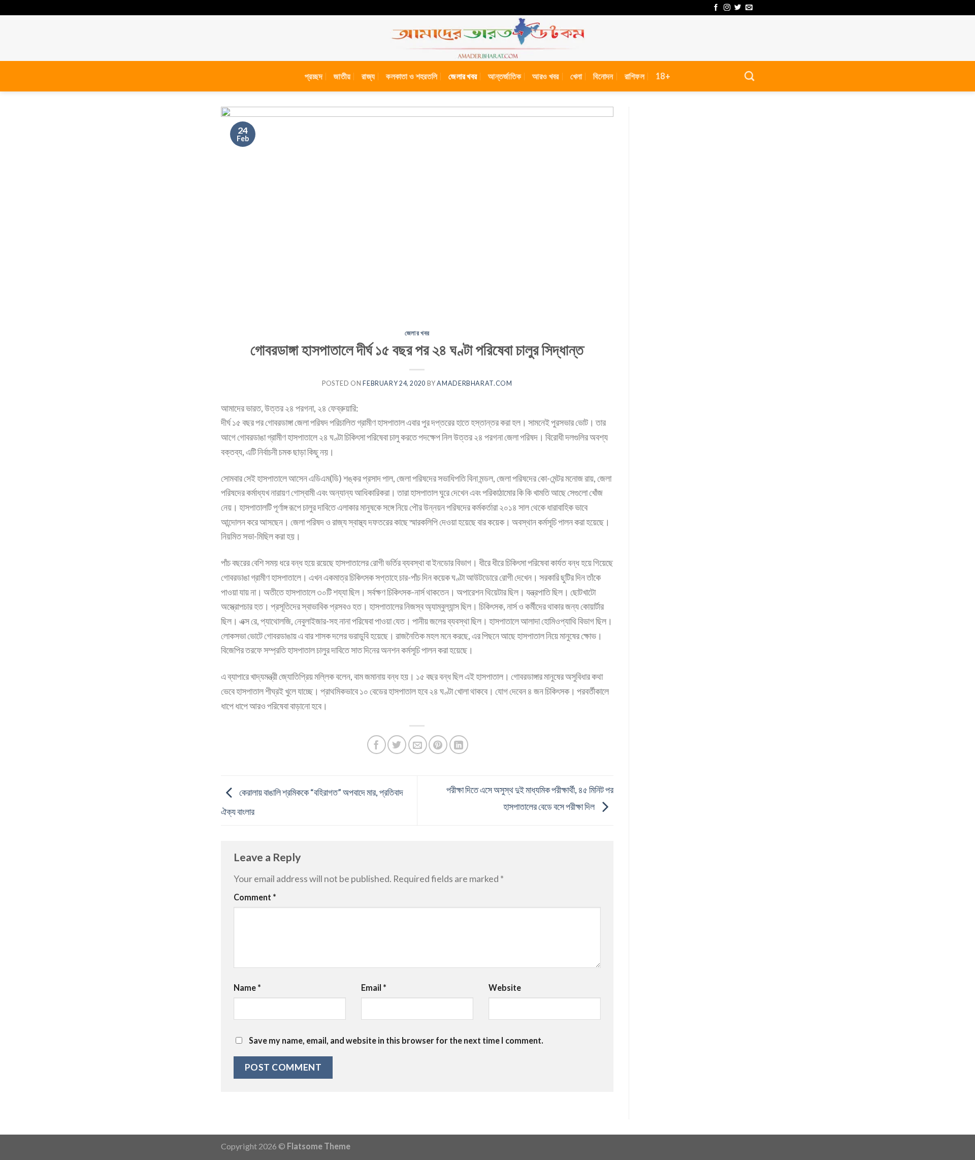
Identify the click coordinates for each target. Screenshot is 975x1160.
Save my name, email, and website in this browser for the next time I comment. (396, 1040)
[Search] (749, 76)
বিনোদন (603, 76)
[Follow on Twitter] (737, 8)
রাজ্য (368, 76)
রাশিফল (634, 76)
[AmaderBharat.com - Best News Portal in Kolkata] (487, 38)
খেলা (576, 76)
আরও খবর (545, 76)
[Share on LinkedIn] (458, 744)
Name (247, 987)
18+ (663, 76)
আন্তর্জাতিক (504, 76)
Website (505, 987)
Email (373, 987)
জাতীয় (342, 76)
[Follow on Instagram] (727, 8)
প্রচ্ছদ (313, 76)
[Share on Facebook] (376, 744)
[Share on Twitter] (396, 744)
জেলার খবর (462, 76)
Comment (255, 897)
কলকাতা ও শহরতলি (411, 76)
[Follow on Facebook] (715, 8)
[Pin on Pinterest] (438, 744)
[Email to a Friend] (417, 744)
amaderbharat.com (474, 383)
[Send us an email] (748, 8)
